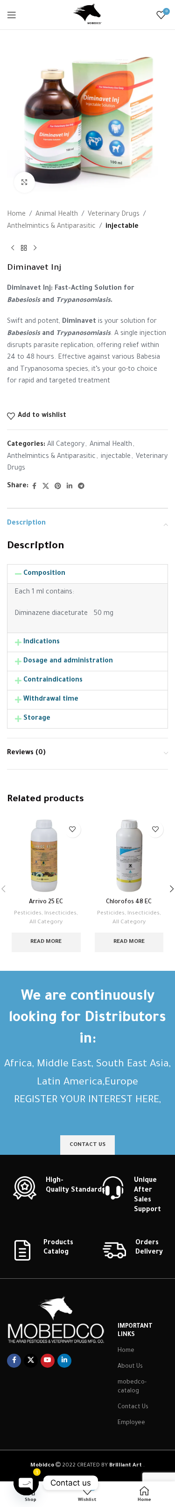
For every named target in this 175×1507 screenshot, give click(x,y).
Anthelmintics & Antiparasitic (51, 227)
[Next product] (35, 247)
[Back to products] (23, 247)
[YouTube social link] (48, 1361)
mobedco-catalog (132, 1386)
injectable (122, 227)
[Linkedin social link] (69, 487)
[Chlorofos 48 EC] (129, 856)
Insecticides (60, 913)
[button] (87, 574)
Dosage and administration (68, 661)
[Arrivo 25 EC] (46, 856)
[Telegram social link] (81, 487)
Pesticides (28, 913)
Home (16, 214)
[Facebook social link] (34, 487)
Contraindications (53, 680)
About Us (130, 1367)
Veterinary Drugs (114, 214)
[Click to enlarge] (24, 182)
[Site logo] (88, 15)
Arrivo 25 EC (46, 902)
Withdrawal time (50, 699)
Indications (41, 642)
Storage (36, 719)
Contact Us (133, 1407)
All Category (65, 445)
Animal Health (56, 214)
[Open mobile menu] (11, 15)
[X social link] (46, 487)
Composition (44, 574)
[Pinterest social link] (58, 487)
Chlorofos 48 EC (129, 902)
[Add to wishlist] (72, 829)
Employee (131, 1423)
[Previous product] (12, 247)
